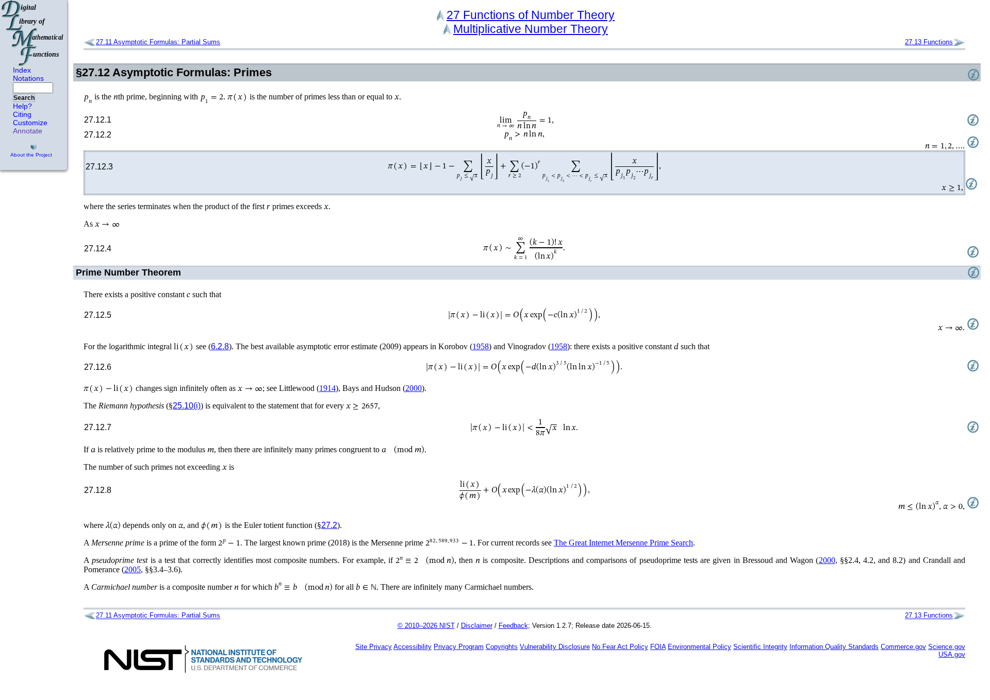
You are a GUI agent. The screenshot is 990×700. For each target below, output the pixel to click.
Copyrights (502, 647)
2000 (413, 388)
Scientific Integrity (760, 647)
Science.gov (946, 647)
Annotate (27, 131)
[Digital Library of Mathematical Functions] (33, 33)
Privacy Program (459, 647)
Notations (28, 78)
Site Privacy (373, 647)
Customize (30, 122)
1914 (327, 388)
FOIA (658, 647)
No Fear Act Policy (620, 647)
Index (22, 70)
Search (24, 97)
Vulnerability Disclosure (555, 647)
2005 (132, 569)
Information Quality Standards (834, 647)
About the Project (31, 155)
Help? (22, 106)
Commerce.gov (903, 647)
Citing (22, 114)
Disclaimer (476, 625)
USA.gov (951, 654)
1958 (480, 346)
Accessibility (412, 647)
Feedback (513, 625)
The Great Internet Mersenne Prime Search (623, 542)
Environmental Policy (699, 647)
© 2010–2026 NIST (426, 625)
